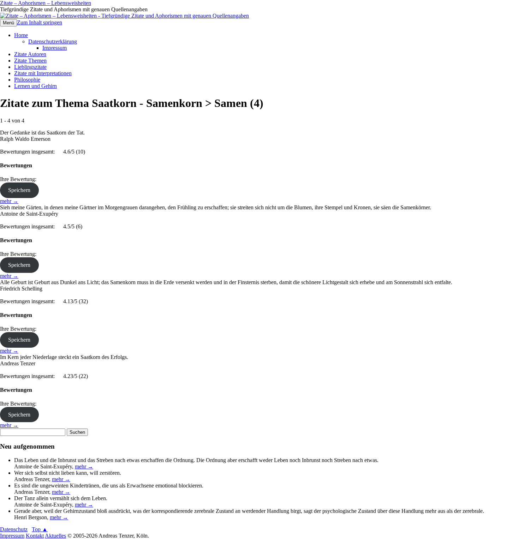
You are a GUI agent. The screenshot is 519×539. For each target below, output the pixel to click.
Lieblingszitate (30, 67)
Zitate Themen (30, 61)
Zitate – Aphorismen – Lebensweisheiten (45, 3)
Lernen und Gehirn (35, 86)
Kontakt (35, 536)
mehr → (9, 201)
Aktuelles (55, 536)
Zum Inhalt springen (39, 22)
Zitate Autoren (30, 54)
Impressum (54, 48)
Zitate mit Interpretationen (43, 73)
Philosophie (27, 80)
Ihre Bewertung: (19, 179)
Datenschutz (14, 529)
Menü (8, 22)
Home (21, 35)
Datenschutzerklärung (52, 41)
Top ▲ (40, 529)
